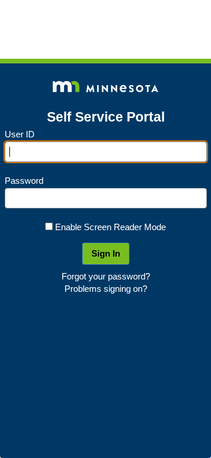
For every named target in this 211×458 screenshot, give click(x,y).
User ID (20, 134)
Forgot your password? (106, 276)
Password (24, 181)
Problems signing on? (105, 289)
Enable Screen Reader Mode (110, 227)
